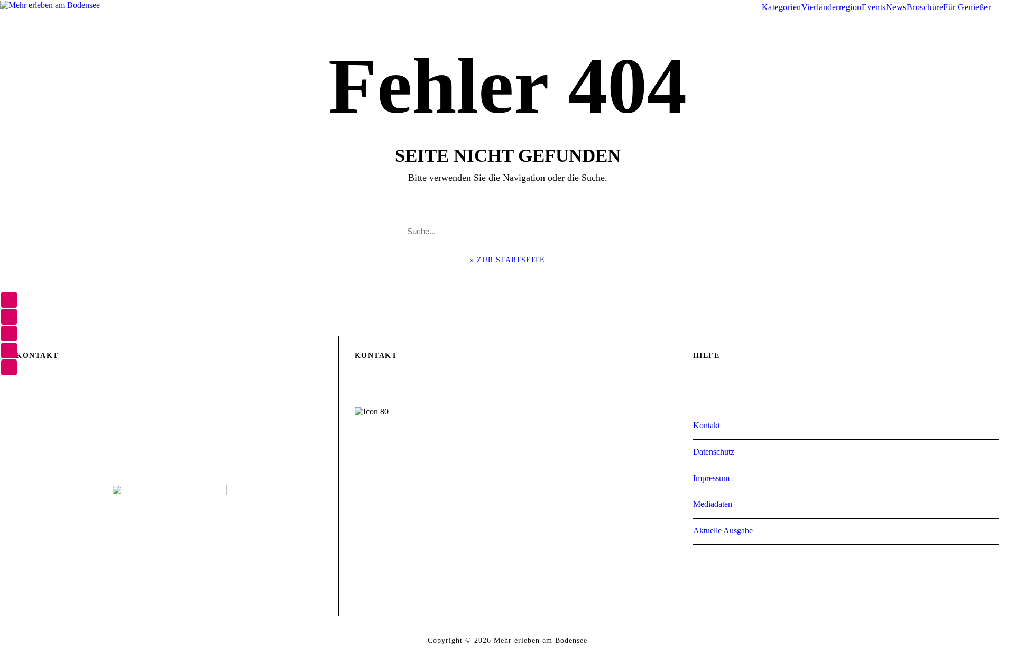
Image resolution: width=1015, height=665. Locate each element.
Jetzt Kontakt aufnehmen (507, 486)
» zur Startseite (507, 260)
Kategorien (781, 7)
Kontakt (706, 425)
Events (874, 7)
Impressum (711, 478)
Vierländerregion (831, 7)
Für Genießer (967, 7)
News (896, 7)
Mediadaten (712, 504)
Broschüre (925, 7)
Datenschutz (713, 451)
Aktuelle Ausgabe (723, 530)
